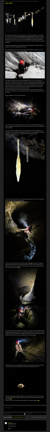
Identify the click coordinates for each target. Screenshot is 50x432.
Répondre (9, 428)
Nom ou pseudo (8, 413)
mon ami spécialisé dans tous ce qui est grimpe (24, 36)
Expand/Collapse (1, 1)
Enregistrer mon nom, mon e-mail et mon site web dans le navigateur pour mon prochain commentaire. (20, 1)
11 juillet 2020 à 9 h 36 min (12, 423)
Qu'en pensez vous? (8, 407)
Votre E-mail (29, 413)
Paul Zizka (30, 263)
